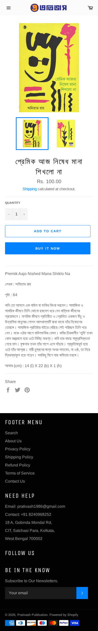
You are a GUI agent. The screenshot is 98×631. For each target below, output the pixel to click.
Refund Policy (17, 465)
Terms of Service (20, 473)
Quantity (12, 203)
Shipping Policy (19, 457)
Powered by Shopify (64, 615)
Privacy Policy (17, 449)
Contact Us (15, 481)
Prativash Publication (32, 615)
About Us (13, 441)
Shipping (30, 189)
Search (11, 433)
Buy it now (47, 248)
